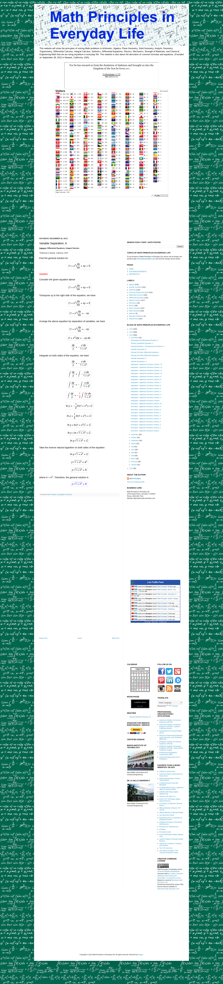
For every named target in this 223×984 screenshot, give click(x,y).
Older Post (115, 638)
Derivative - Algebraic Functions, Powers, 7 (146, 413)
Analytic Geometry (135, 287)
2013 (131, 335)
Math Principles (135, 479)
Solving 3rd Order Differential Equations (145, 352)
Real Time (155, 622)
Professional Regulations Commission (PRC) (168, 753)
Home (80, 638)
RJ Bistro (162, 829)
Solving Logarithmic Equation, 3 (142, 343)
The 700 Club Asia (165, 848)
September (135, 440)
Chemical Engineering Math (139, 292)
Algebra (131, 284)
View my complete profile (136, 482)
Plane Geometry (134, 308)
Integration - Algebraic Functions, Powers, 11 (146, 370)
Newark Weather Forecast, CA (140, 717)
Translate (174, 706)
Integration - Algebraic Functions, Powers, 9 (146, 376)
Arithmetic (132, 290)
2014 (131, 332)
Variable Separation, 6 (138, 349)
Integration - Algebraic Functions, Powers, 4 (146, 391)
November (135, 434)
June (133, 450)
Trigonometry (133, 319)
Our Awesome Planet (166, 815)
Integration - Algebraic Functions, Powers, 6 (146, 385)
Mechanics (133, 303)
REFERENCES (134, 274)
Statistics (132, 313)
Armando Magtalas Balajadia (167, 871)
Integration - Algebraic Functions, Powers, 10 (146, 373)
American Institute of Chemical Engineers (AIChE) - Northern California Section (170, 726)
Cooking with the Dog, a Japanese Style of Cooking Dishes (171, 788)
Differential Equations (136, 298)
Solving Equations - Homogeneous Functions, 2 (147, 346)
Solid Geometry (134, 311)
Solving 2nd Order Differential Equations (145, 355)
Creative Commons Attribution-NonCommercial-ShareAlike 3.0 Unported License (170, 876)
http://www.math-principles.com (168, 889)
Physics (131, 305)
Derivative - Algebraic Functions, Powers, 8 (146, 410)
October (134, 437)
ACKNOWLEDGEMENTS (138, 271)
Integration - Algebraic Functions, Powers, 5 (146, 388)
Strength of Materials (136, 316)
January (134, 465)
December (135, 338)
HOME (131, 269)
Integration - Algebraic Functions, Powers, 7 (146, 382)
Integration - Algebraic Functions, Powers (145, 401)
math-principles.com (164, 606)
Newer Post (43, 638)
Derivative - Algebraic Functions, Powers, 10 (146, 404)
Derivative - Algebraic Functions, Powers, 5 (146, 419)
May (132, 452)
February (134, 461)
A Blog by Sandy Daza (167, 771)
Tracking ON (162, 622)
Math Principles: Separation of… (168, 594)
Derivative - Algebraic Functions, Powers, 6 (146, 416)
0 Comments (68, 494)
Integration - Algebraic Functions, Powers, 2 (146, 397)
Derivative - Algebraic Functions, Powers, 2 (146, 428)
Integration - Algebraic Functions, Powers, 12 (146, 367)
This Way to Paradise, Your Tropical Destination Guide (168, 851)
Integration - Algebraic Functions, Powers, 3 (146, 395)
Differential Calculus (136, 295)
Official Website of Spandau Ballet (171, 812)
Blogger (140, 955)
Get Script (147, 622)
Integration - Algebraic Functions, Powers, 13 (146, 364)
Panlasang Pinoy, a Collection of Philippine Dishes (170, 819)
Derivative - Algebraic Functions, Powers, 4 (146, 422)
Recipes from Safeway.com (168, 827)
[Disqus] (79, 532)
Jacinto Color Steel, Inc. (167, 796)
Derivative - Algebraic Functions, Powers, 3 (146, 425)
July (132, 447)
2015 (131, 329)
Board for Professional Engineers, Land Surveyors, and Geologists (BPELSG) (171, 737)
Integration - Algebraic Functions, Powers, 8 (146, 379)
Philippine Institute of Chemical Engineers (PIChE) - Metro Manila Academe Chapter (171, 748)
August (133, 443)
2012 (131, 468)
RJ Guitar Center (165, 832)
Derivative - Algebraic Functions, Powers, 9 (146, 406)
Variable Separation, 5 (138, 358)
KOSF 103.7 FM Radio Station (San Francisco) (169, 800)
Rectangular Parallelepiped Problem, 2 (144, 340)
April (133, 456)
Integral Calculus (135, 300)
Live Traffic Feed (155, 582)
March (133, 459)
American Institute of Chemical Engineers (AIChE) (170, 721)
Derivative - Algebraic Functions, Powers (145, 431)
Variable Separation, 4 (138, 361)
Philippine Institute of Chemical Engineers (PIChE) (170, 743)
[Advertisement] (111, 215)
